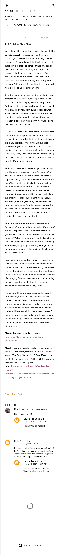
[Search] (53, 5)
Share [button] (7, 394)
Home (8, 25)
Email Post (17, 394)
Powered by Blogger (32, 545)
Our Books (34, 25)
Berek (17, 409)
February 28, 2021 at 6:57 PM (28, 444)
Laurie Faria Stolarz (33, 418)
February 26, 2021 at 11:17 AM (34, 409)
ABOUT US (20, 25)
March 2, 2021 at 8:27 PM (36, 421)
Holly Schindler (22, 441)
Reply (17, 435)
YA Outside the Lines (20, 11)
